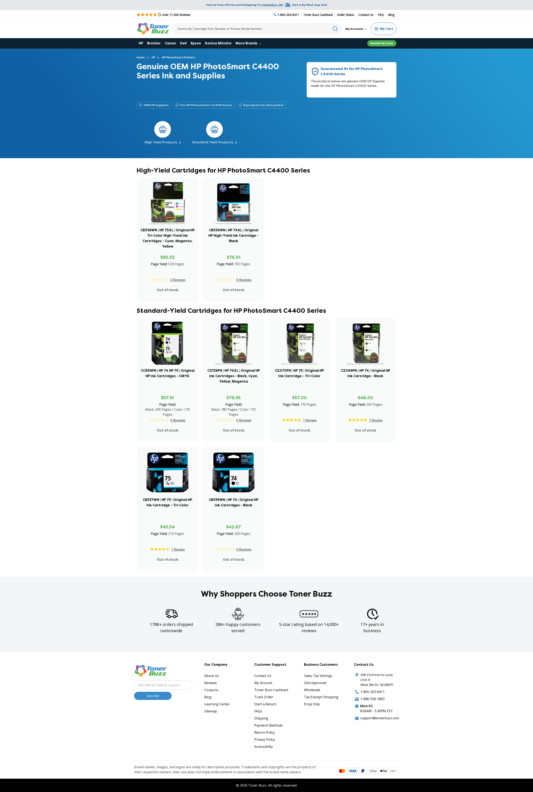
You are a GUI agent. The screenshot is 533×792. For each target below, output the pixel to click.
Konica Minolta (218, 43)
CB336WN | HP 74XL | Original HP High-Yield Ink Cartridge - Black (233, 235)
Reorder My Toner (381, 43)
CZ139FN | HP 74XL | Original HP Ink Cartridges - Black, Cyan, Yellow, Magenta (233, 376)
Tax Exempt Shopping (321, 697)
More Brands (246, 43)
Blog (391, 14)
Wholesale (312, 690)
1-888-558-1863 (372, 699)
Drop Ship (312, 704)
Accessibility (263, 746)
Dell (183, 43)
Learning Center (217, 704)
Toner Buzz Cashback (318, 14)
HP (141, 43)
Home (141, 57)
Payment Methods (268, 725)
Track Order (263, 697)
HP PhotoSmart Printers (178, 57)
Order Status (345, 14)
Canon (170, 43)
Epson (196, 43)
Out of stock (167, 290)
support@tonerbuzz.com (379, 718)
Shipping (261, 718)
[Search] (335, 28)
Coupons (211, 690)
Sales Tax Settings (318, 675)
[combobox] (256, 28)
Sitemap (210, 711)
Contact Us (366, 14)
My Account (354, 29)
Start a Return (265, 704)
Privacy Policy (264, 739)
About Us (211, 675)
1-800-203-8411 (372, 691)
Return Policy (264, 732)
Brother (154, 43)
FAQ (381, 14)
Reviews (210, 683)
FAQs (258, 711)
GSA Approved (315, 683)
